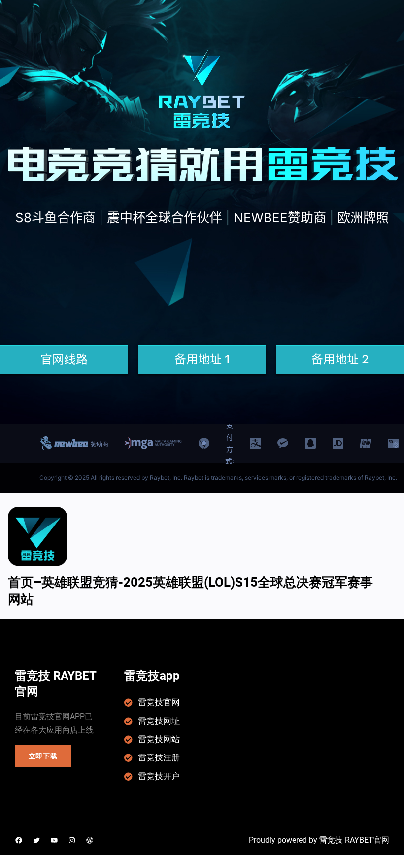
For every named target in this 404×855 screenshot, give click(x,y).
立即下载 (43, 756)
